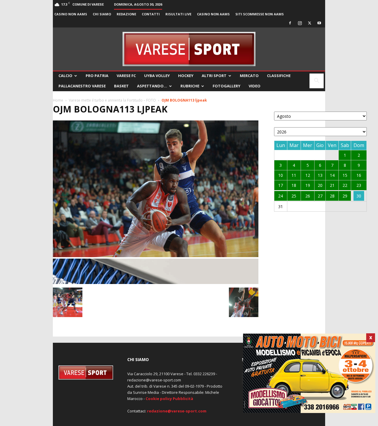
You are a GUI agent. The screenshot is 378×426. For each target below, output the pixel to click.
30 (358, 196)
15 (345, 175)
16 (358, 175)
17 (280, 185)
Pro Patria (97, 75)
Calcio (65, 75)
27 (320, 196)
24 (280, 196)
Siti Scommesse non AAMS (259, 14)
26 (307, 196)
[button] (316, 81)
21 (332, 185)
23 (358, 185)
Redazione (126, 14)
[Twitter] (309, 23)
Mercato (249, 75)
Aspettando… (152, 86)
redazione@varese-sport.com (176, 411)
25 (293, 196)
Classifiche (279, 75)
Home (58, 100)
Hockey (185, 75)
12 (307, 175)
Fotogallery (226, 86)
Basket (121, 86)
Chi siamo (102, 14)
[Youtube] (319, 23)
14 (332, 175)
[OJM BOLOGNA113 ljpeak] (155, 255)
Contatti (151, 14)
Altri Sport (214, 75)
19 (307, 185)
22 (345, 185)
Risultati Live (178, 14)
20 (320, 185)
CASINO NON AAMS (70, 14)
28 (332, 196)
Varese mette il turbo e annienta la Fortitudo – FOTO (112, 100)
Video (254, 86)
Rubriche (189, 86)
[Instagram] (299, 23)
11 (293, 175)
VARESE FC (126, 75)
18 (293, 185)
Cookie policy (159, 398)
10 (280, 175)
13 (320, 175)
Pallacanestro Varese (82, 86)
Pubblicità (183, 398)
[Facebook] (290, 23)
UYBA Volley (157, 75)
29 (345, 196)
